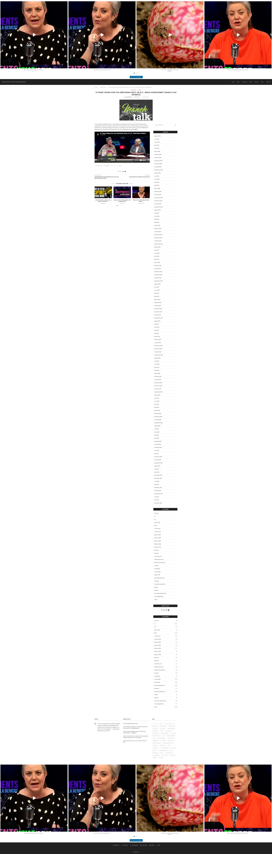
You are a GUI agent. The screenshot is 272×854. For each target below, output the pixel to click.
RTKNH (161, 752)
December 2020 (158, 345)
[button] (96, 196)
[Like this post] (119, 171)
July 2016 (156, 469)
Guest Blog (157, 568)
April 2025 (156, 185)
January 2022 (157, 305)
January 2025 (157, 194)
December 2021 (158, 308)
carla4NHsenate (162, 726)
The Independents (158, 596)
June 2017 (156, 450)
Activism (156, 513)
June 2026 (157, 142)
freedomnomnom (165, 733)
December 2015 (158, 475)
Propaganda (155, 752)
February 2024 (158, 228)
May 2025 (156, 182)
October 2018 (157, 419)
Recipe (156, 587)
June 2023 (156, 253)
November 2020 (158, 349)
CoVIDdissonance (171, 728)
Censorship (155, 728)
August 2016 (157, 466)
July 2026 (156, 139)
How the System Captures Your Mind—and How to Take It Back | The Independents (135, 727)
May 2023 (156, 256)
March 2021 (157, 336)
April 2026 (156, 148)
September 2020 (158, 355)
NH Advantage (156, 747)
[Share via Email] (125, 171)
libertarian (106, 165)
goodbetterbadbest (171, 735)
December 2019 (158, 382)
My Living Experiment (159, 578)
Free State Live (158, 556)
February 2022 (157, 302)
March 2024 (157, 225)
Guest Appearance (161, 738)
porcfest (155, 750)
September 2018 (158, 422)
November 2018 (158, 416)
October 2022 (157, 278)
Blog (238, 82)
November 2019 (158, 386)
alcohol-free (168, 723)
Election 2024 (157, 547)
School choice (168, 752)
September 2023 (158, 244)
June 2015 (156, 481)
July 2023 (156, 250)
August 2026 (157, 136)
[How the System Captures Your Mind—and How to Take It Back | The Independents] (103, 192)
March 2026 (157, 151)
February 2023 (157, 265)
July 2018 (156, 429)
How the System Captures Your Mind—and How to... (103, 200)
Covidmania (155, 731)
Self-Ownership (156, 755)
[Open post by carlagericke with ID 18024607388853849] (238, 34)
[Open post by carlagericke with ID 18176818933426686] (34, 34)
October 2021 (157, 315)
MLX (169, 745)
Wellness (161, 757)
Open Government (165, 747)
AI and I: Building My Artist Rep (130, 723)
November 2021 (158, 312)
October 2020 (157, 352)
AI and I (160, 723)
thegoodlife (172, 755)
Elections (156, 550)
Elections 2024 (98, 165)
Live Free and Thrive (157, 743)
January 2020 (157, 379)
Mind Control (163, 745)
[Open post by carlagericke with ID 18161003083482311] (170, 34)
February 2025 (157, 191)
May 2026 (156, 145)
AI (154, 516)
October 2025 (157, 167)
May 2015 (156, 484)
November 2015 (158, 478)
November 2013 (158, 503)
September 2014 (158, 493)
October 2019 (157, 389)
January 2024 (157, 231)
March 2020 (157, 373)
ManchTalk (155, 745)
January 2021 (157, 342)
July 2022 (156, 287)
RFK (115, 165)
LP (111, 165)
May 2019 (156, 404)
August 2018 (157, 426)
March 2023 (157, 262)
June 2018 (156, 432)
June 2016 (156, 472)
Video (250, 82)
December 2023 (158, 234)
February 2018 (157, 441)
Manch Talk (103, 87)
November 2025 (158, 163)
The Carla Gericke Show (160, 593)
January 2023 (157, 268)
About (233, 82)
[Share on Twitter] (122, 171)
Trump (119, 165)
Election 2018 (157, 538)
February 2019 (157, 413)
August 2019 (157, 395)
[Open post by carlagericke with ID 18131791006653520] (102, 34)
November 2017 (158, 447)
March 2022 (157, 299)
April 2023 (156, 259)
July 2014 (156, 497)
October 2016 (157, 459)
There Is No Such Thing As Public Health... (141, 200)
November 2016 (158, 456)
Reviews (156, 590)
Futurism (156, 565)
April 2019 (156, 407)
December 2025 (158, 160)
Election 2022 (157, 544)
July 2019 (156, 398)
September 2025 (158, 170)
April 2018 (156, 438)
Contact (256, 82)
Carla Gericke (128, 97)
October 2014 (157, 490)
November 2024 (158, 201)
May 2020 (156, 367)
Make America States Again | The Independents (122, 200)
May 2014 (156, 500)
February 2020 (157, 376)
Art (155, 519)
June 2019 (156, 401)
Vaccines (155, 757)
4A (156, 723)
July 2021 (156, 324)
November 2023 (158, 238)
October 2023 (157, 241)
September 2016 (158, 463)
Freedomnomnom (159, 559)
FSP (163, 735)
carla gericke (172, 726)
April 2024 (156, 222)
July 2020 (156, 361)
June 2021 (156, 327)
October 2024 (157, 204)
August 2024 (157, 210)
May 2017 (156, 453)
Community (157, 528)
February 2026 (157, 154)
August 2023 (157, 247)
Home (96, 87)
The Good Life (165, 755)
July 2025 (156, 176)
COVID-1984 (162, 728)
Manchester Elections (168, 743)
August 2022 (157, 284)
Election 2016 (157, 535)
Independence (155, 740)
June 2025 (156, 179)
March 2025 (157, 188)
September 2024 (158, 207)
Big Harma (155, 726)
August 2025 (157, 173)
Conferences (157, 531)
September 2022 (158, 281)
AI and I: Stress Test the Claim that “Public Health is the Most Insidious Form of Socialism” (135, 736)
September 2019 (158, 392)
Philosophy (173, 747)
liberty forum (171, 740)
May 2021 (156, 330)
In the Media (157, 572)
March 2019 (157, 410)
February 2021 (157, 339)
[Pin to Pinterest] (123, 171)
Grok (154, 738)
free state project (157, 735)
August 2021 (157, 321)
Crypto (161, 731)
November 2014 (158, 487)
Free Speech (173, 733)
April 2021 (156, 333)
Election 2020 (157, 541)
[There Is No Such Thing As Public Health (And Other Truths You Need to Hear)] (141, 192)
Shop (262, 82)
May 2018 (156, 435)
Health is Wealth (171, 738)
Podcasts (244, 82)
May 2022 (156, 293)
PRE (171, 750)
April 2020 (156, 370)
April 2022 (156, 296)
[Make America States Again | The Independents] (122, 192)
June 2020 (157, 364)
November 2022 (158, 275)
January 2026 (157, 157)
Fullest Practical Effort (159, 562)
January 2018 (157, 444)
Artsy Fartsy (157, 522)
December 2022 (158, 271)
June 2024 (157, 216)
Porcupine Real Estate (159, 584)
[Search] (270, 82)
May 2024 (156, 219)
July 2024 (156, 213)
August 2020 (157, 358)
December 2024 (158, 197)
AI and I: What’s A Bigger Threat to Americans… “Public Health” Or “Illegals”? (134, 732)
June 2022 (156, 290)
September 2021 (158, 318)
